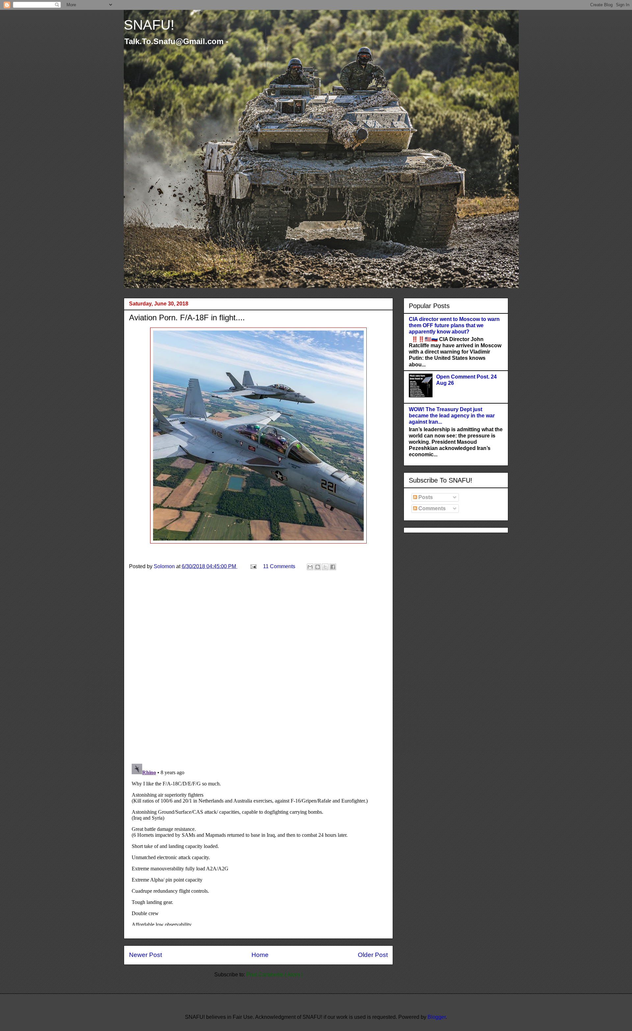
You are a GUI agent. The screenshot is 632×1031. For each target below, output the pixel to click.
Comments (431, 508)
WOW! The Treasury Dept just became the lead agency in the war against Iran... (452, 416)
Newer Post (145, 954)
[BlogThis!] (317, 567)
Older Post (373, 954)
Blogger (437, 1017)
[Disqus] (258, 673)
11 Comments (279, 566)
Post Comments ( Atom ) (274, 974)
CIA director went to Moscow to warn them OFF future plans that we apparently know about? (454, 325)
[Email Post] (253, 566)
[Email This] (310, 567)
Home (260, 954)
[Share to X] (325, 567)
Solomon (165, 566)
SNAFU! (149, 25)
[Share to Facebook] (332, 567)
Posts (425, 497)
